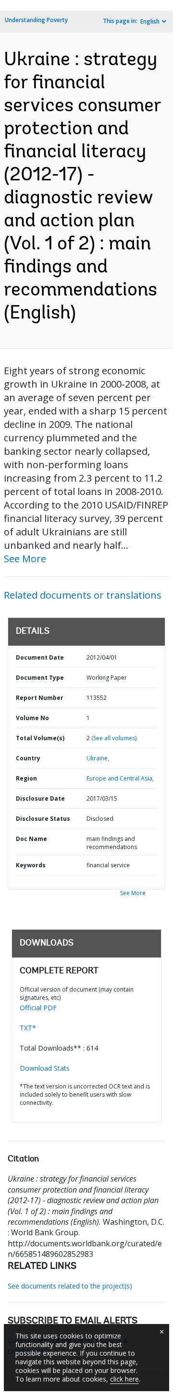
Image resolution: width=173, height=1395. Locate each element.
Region (26, 778)
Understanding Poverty (36, 20)
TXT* (28, 1027)
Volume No (32, 718)
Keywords (31, 865)
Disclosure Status (43, 819)
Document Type (40, 678)
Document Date (40, 657)
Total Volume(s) (40, 738)
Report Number (39, 698)
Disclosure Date (40, 798)
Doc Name (31, 839)
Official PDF (38, 1007)
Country (28, 758)
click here (124, 1378)
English (150, 21)
